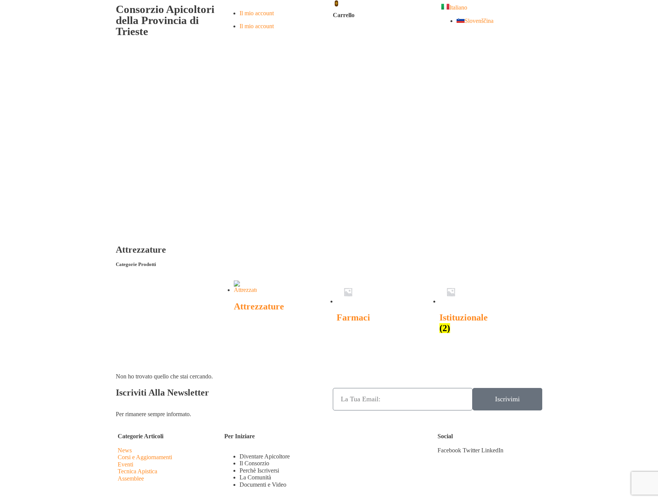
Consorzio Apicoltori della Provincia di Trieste (165, 20)
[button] (449, 450)
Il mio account (257, 13)
